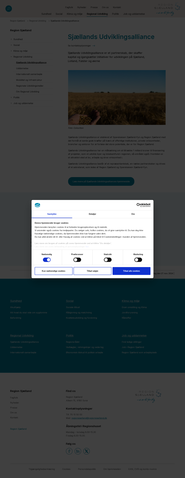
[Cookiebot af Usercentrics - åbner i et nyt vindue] (138, 205)
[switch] (77, 260)
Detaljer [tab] (92, 214)
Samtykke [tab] (52, 214)
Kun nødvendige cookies (53, 271)
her (87, 246)
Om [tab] (133, 214)
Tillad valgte (92, 271)
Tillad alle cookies (131, 271)
